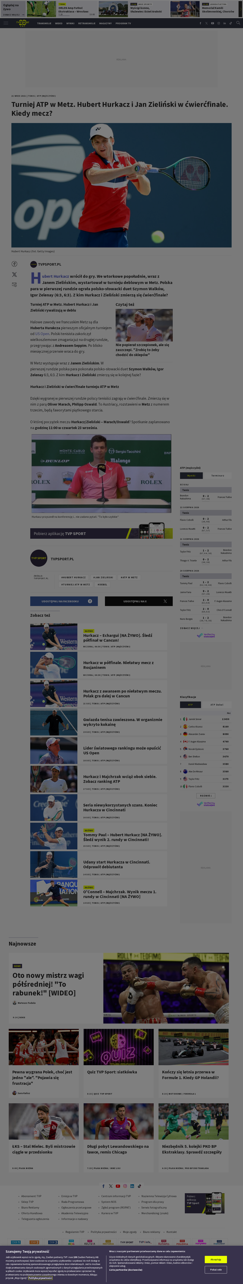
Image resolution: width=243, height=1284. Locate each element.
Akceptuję (216, 1259)
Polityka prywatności (40, 1278)
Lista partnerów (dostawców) (125, 1269)
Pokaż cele (216, 1269)
